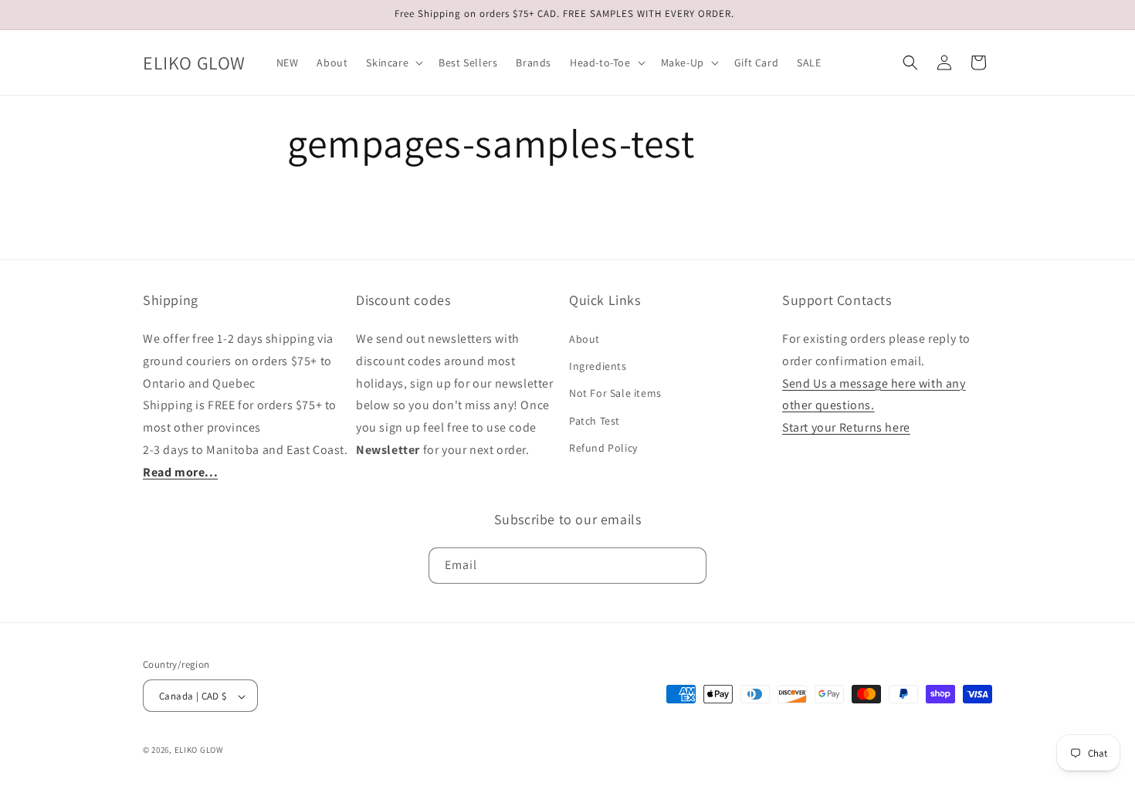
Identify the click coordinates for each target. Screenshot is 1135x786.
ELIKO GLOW (199, 750)
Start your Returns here (846, 427)
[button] (393, 62)
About (584, 339)
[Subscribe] (689, 565)
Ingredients (598, 366)
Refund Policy (603, 448)
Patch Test (594, 421)
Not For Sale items (615, 394)
